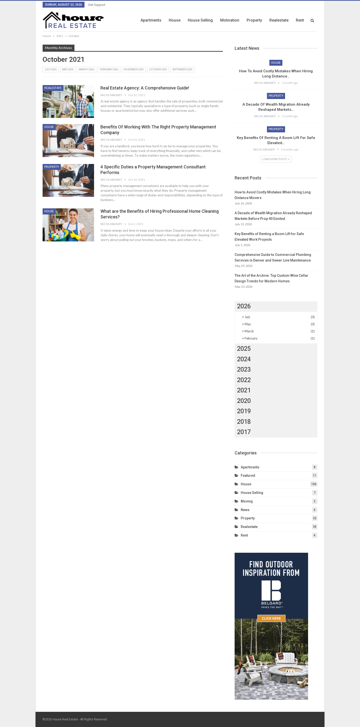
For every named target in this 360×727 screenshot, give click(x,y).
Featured (248, 475)
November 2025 (134, 69)
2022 (244, 380)
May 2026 (67, 69)
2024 (244, 359)
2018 (244, 421)
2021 (244, 390)
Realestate (278, 20)
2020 (244, 400)
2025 (244, 348)
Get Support (96, 5)
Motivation (229, 20)
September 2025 (182, 69)
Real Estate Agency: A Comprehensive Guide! (145, 87)
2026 (244, 306)
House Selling (200, 20)
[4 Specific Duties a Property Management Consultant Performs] (68, 180)
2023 (244, 369)
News (245, 510)
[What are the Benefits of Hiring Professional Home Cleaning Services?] (68, 224)
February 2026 (109, 69)
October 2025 (158, 69)
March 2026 (86, 69)
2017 (244, 432)
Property (254, 20)
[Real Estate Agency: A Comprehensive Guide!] (68, 101)
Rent (300, 20)
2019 (244, 411)
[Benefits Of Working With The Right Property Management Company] (68, 140)
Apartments (151, 20)
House (174, 20)
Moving (247, 501)
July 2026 (51, 69)
